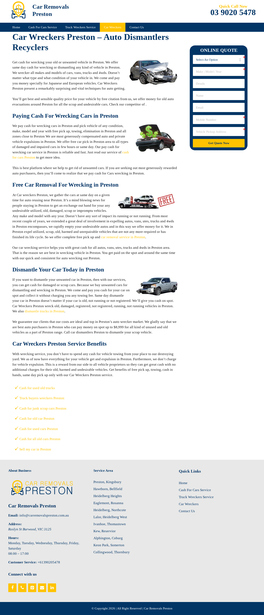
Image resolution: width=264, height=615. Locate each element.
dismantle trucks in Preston (44, 311)
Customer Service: (22, 562)
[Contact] (42, 587)
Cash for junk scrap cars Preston (42, 408)
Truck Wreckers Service (80, 27)
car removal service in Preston (123, 237)
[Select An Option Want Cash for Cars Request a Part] (219, 59)
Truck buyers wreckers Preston (41, 398)
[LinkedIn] (52, 587)
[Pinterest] (32, 587)
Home (16, 27)
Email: (13, 515)
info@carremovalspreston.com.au (44, 515)
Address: (15, 524)
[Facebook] (12, 587)
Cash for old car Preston (36, 419)
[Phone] (22, 587)
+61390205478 (49, 562)
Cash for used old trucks (37, 388)
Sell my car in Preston (35, 449)
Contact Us (137, 27)
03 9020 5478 (233, 12)
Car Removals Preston (32, 505)
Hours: (13, 538)
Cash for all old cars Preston (39, 439)
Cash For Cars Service (42, 27)
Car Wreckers (112, 27)
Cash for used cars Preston (38, 429)
